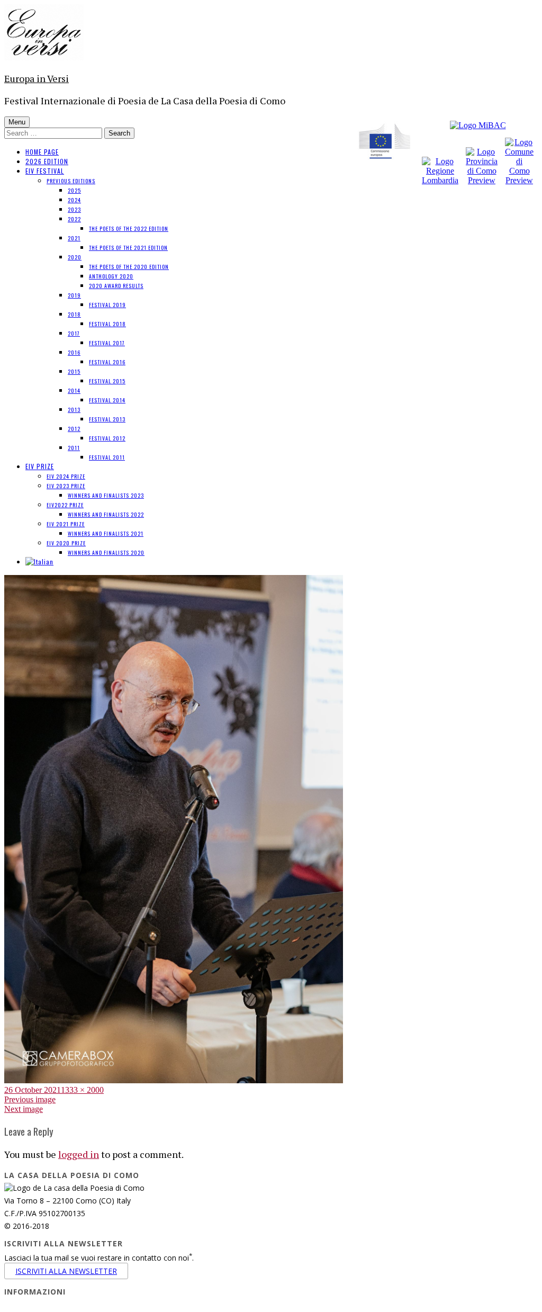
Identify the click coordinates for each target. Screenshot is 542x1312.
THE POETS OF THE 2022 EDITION (128, 228)
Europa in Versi (36, 78)
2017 (74, 333)
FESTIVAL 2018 (107, 324)
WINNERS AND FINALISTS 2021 (105, 533)
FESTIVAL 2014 (107, 400)
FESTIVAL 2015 (107, 381)
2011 (74, 448)
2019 (74, 295)
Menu (16, 122)
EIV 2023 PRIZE (66, 486)
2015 (74, 371)
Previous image (30, 1099)
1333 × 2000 (82, 1089)
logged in (78, 1154)
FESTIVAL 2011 (107, 457)
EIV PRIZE (39, 466)
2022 (74, 219)
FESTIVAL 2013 (107, 419)
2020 (75, 257)
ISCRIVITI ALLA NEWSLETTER (66, 1271)
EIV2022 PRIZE (65, 505)
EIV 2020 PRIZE (66, 543)
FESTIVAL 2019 (107, 305)
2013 (74, 410)
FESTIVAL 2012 (107, 438)
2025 (74, 190)
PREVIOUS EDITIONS (71, 181)
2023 (74, 209)
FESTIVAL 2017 (107, 343)
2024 (74, 200)
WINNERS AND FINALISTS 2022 (106, 514)
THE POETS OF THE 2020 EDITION (129, 267)
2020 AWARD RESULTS (116, 286)
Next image (23, 1108)
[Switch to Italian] (39, 561)
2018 (74, 314)
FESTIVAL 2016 (107, 362)
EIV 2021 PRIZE (66, 524)
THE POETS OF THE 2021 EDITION (128, 247)
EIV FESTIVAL (44, 170)
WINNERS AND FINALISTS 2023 (106, 495)
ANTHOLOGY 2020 (111, 276)
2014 (74, 390)
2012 (74, 429)
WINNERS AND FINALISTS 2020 (106, 552)
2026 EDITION (46, 161)
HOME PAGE (42, 151)
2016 (74, 352)
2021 (74, 238)
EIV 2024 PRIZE (66, 476)
